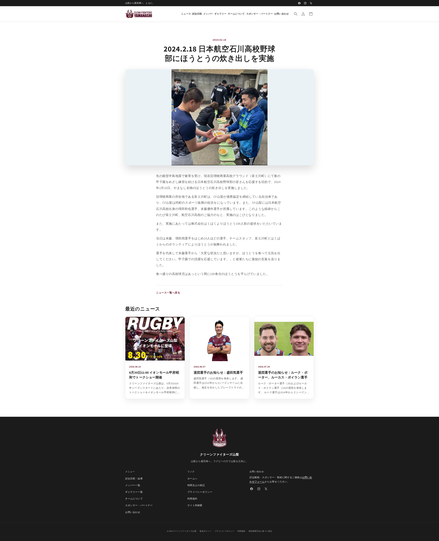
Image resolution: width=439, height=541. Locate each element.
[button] (295, 14)
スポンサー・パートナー (139, 505)
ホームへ (192, 478)
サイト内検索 (195, 505)
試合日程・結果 (134, 478)
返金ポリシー (205, 531)
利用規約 (192, 498)
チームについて (134, 498)
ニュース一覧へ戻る (168, 292)
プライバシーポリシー (199, 491)
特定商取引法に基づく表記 (260, 531)
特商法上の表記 (196, 485)
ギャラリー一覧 (134, 491)
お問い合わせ (132, 512)
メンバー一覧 (132, 485)
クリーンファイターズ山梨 (184, 531)
